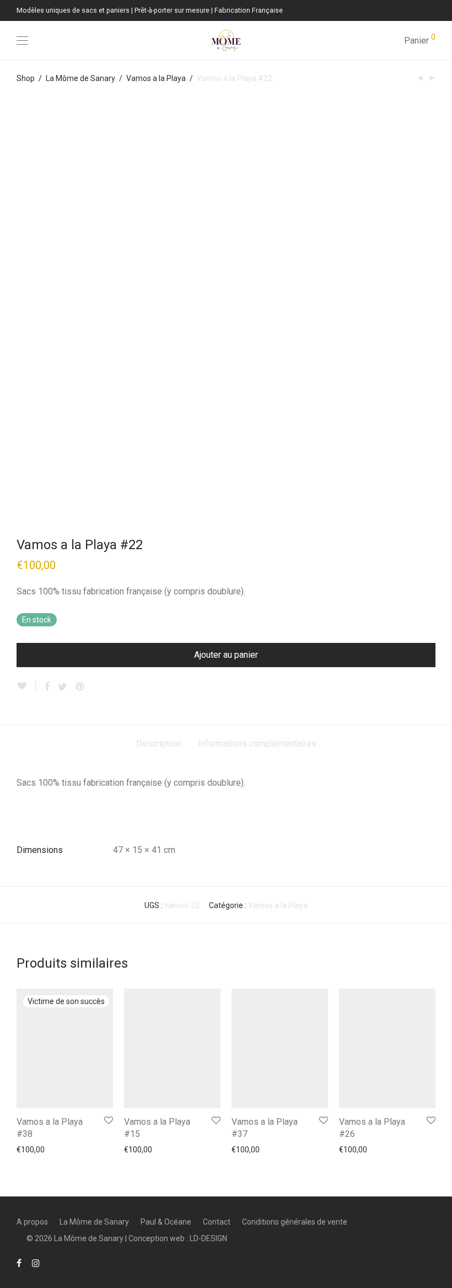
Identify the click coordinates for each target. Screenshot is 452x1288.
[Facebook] (19, 1262)
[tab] (158, 744)
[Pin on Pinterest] (80, 687)
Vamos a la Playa (156, 78)
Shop (26, 78)
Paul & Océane (166, 1221)
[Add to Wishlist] (26, 686)
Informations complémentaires (257, 743)
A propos (32, 1221)
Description (158, 743)
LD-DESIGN (208, 1238)
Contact (216, 1221)
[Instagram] (36, 1262)
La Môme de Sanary (80, 78)
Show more (31, 1149)
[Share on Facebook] (47, 687)
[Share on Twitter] (62, 687)
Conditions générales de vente (294, 1221)
